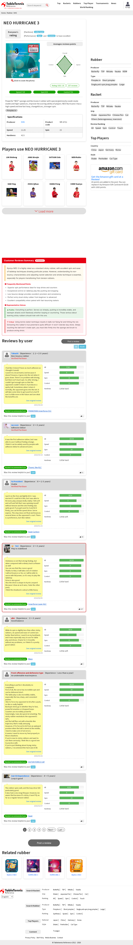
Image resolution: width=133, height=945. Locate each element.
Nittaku (109, 71)
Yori (17, 546)
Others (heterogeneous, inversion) (106, 119)
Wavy (30, 659)
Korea (118, 150)
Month (82, 347)
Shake (94, 115)
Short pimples (108, 80)
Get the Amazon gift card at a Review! (107, 178)
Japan (101, 150)
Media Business (50, 937)
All (92, 128)
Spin (105, 128)
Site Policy (40, 937)
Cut (126, 115)
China (93, 150)
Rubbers (77, 3)
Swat (30, 816)
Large (121, 84)
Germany (110, 150)
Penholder (103, 158)
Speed (98, 128)
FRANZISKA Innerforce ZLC (39, 411)
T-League (56, 931)
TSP (102, 71)
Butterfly (95, 71)
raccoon (15, 425)
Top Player (88, 3)
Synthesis (56, 913)
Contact (60, 937)
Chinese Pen (118, 115)
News (113, 3)
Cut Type (113, 158)
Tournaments (102, 3)
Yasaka (118, 71)
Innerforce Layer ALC (37, 604)
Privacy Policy (30, 937)
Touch (120, 128)
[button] (22, 61)
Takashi (14, 353)
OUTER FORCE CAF (36, 762)
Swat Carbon (33, 531)
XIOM (125, 71)
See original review (33, 400)
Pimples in (96, 80)
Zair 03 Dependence (20, 776)
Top (59, 3)
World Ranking (86, 7)
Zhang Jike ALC (35, 467)
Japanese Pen (105, 115)
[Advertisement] (24, 236)
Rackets (67, 3)
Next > (51, 829)
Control (112, 128)
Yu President (17, 481)
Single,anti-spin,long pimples (104, 84)
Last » (61, 829)
